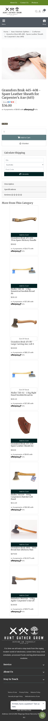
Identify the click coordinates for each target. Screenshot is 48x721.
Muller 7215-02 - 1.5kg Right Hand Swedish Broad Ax (23, 394)
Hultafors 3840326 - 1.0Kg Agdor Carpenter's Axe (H (23, 599)
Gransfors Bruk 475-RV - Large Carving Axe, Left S (22, 343)
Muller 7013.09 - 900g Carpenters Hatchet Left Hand (22, 497)
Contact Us (24, 3)
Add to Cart (25, 137)
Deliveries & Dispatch (24, 700)
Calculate (25, 174)
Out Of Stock (24, 339)
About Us (13, 3)
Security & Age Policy (15, 696)
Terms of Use (12, 692)
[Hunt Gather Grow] (14, 11)
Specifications (10, 189)
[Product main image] (24, 63)
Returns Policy (35, 692)
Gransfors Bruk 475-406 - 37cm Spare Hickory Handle (23, 239)
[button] (24, 143)
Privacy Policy (23, 692)
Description (9, 184)
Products (35, 3)
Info (36, 109)
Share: (5, 102)
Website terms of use (32, 696)
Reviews (7, 195)
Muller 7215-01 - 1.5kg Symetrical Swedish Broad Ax (23, 291)
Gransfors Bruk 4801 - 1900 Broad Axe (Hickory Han (23, 548)
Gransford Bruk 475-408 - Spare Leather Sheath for (23, 445)
